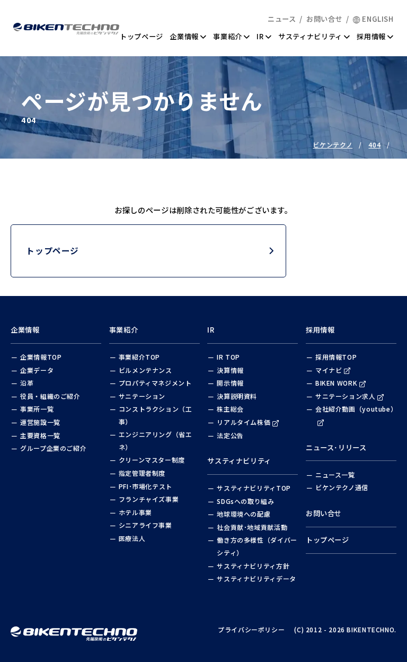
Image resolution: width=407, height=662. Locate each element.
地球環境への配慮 (243, 513)
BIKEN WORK (336, 382)
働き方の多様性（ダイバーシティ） (257, 546)
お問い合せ (324, 19)
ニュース (282, 19)
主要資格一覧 (40, 435)
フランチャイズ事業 (149, 498)
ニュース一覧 (335, 474)
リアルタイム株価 (243, 421)
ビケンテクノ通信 (341, 487)
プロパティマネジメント (155, 382)
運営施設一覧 (40, 421)
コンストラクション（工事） (155, 415)
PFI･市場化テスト (145, 486)
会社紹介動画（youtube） (355, 408)
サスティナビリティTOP (254, 487)
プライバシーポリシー (251, 629)
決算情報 (230, 369)
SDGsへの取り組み (245, 501)
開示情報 (230, 382)
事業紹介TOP (139, 356)
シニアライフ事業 (145, 524)
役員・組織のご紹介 (50, 395)
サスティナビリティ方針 (253, 565)
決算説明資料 (237, 395)
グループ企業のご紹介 (53, 447)
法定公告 (230, 435)
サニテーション (142, 395)
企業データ (37, 369)
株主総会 (230, 408)
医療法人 (132, 538)
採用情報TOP (336, 356)
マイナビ (328, 369)
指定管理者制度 (142, 472)
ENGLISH (377, 19)
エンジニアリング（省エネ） (155, 440)
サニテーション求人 (345, 395)
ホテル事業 (135, 512)
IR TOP (228, 356)
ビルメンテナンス (145, 369)
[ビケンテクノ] (74, 629)
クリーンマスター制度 (152, 459)
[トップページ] (66, 27)
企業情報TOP (40, 356)
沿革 (26, 382)
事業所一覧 (37, 408)
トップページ (141, 36)
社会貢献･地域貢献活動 (252, 527)
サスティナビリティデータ (256, 578)
